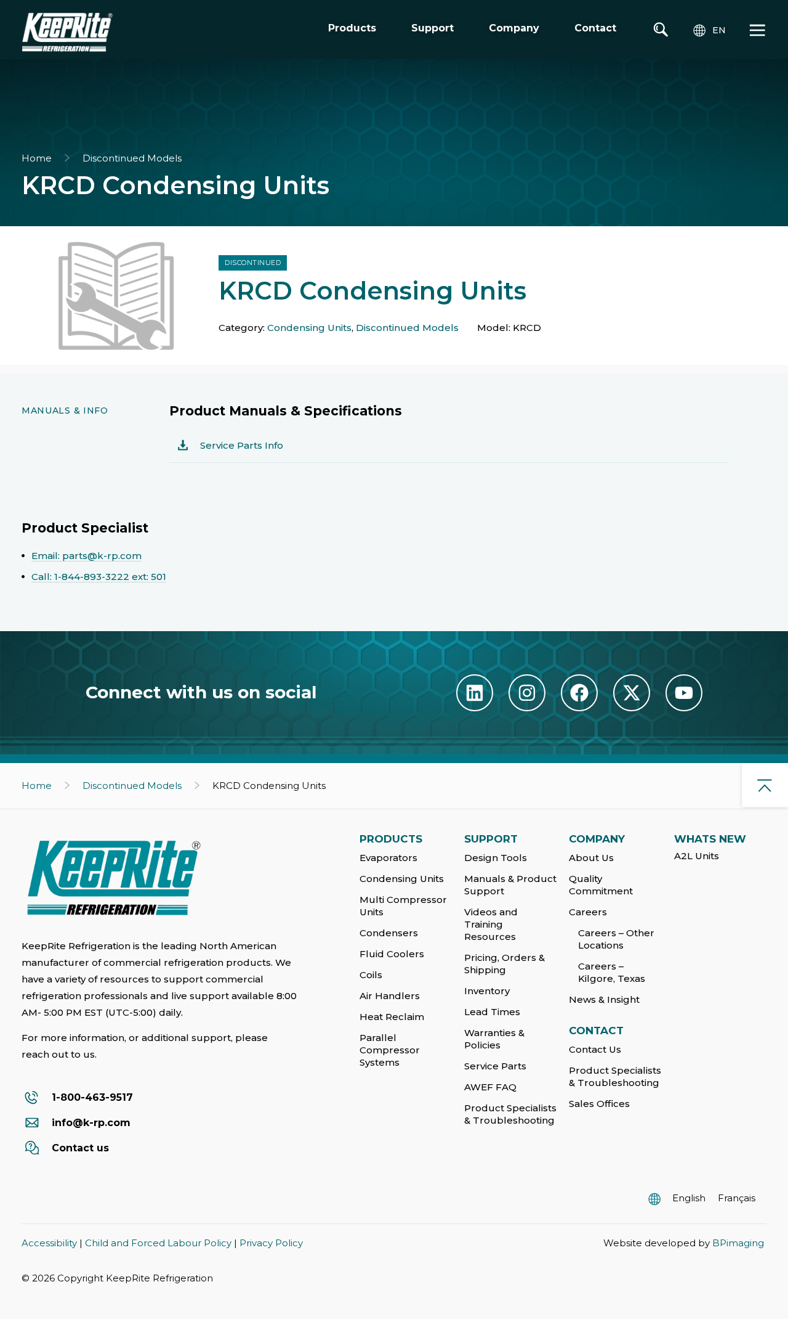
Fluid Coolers (392, 954)
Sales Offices (599, 1103)
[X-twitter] (631, 692)
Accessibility (49, 1243)
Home (37, 158)
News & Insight (604, 999)
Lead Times (492, 1012)
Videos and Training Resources (491, 924)
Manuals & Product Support (510, 885)
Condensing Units (309, 327)
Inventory (487, 991)
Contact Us (595, 1049)
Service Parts (495, 1066)
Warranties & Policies (494, 1039)
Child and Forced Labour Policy (158, 1243)
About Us (591, 858)
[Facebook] (579, 692)
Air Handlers (390, 996)
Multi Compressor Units (403, 906)
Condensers (389, 933)
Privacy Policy (271, 1243)
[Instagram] (527, 692)
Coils (371, 975)
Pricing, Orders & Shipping (504, 964)
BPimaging (738, 1243)
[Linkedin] (474, 692)
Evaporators (388, 858)
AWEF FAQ (490, 1087)
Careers (588, 912)
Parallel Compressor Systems (390, 1050)
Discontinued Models (132, 158)
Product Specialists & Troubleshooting (510, 1114)
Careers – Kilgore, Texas (611, 972)
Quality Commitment (601, 885)
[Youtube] (683, 692)
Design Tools (495, 858)
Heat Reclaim (392, 1017)
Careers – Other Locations (616, 939)
